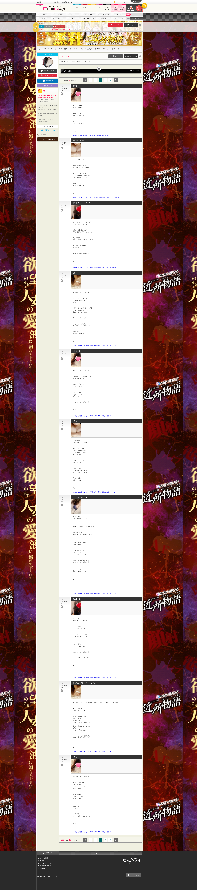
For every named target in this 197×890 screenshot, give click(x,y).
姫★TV (73, 14)
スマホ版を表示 (48, 853)
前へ (85, 80)
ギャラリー (106, 49)
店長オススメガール (58, 18)
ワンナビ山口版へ (135, 875)
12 (110, 80)
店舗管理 (42, 876)
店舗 (128, 14)
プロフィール (64, 61)
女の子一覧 (68, 49)
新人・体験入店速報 (88, 18)
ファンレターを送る (49, 75)
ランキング (43, 14)
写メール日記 (88, 14)
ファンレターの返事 (103, 14)
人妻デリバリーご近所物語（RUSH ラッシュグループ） (59, 29)
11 (105, 80)
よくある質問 (44, 858)
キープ (121, 2)
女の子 (128, 18)
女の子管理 (54, 876)
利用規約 (42, 868)
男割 (43, 18)
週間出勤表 (58, 49)
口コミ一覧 (115, 49)
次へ (116, 80)
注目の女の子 (118, 14)
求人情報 (103, 18)
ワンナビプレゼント (140, 7)
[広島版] (54, 11)
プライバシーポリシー (46, 863)
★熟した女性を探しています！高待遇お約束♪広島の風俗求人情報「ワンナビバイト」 (96, 135)
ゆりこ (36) (65, 56)
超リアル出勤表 (58, 14)
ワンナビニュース (118, 18)
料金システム (48, 49)
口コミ (73, 18)
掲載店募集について (45, 865)
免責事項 (42, 860)
